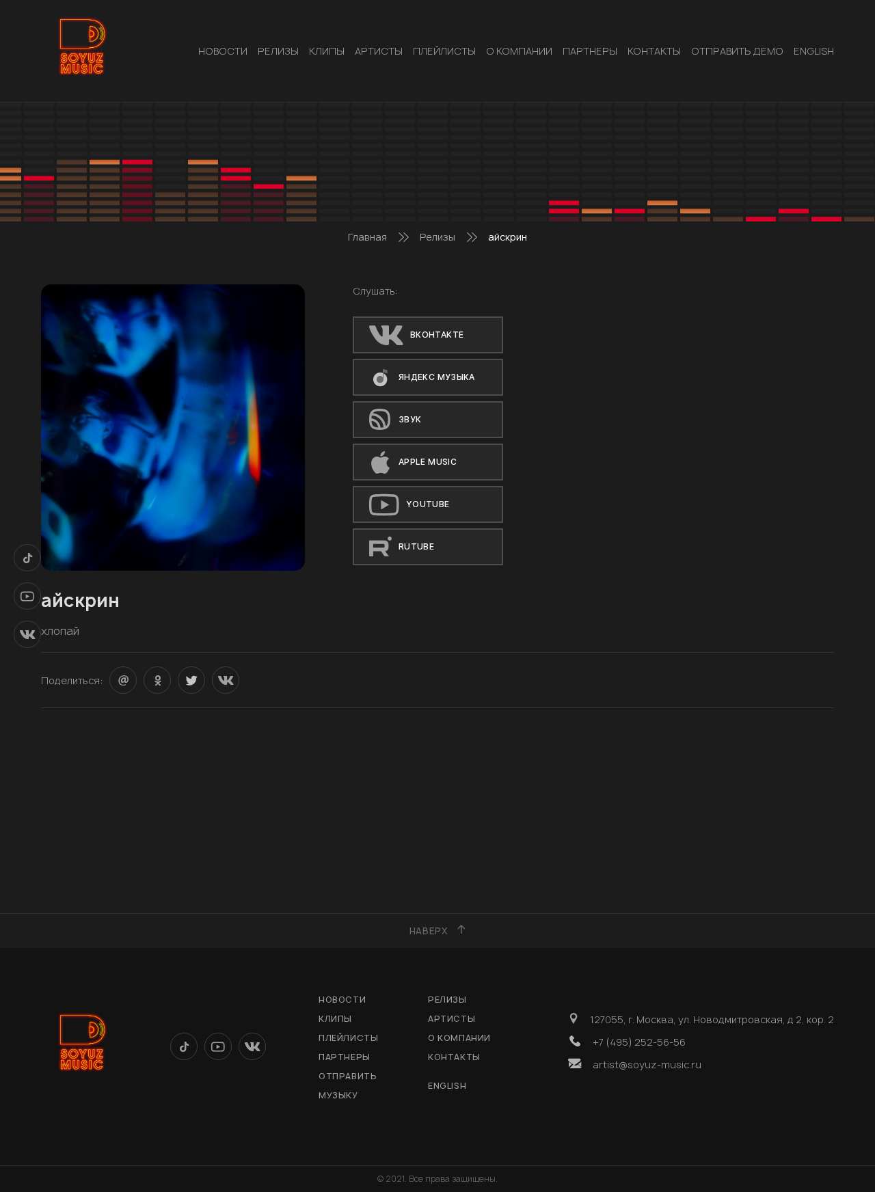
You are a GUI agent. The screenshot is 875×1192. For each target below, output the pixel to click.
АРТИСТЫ (379, 50)
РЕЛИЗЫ (278, 50)
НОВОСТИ (222, 50)
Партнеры (590, 50)
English (814, 50)
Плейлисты (444, 50)
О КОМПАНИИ (519, 50)
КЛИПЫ (327, 50)
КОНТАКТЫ (654, 50)
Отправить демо (737, 50)
